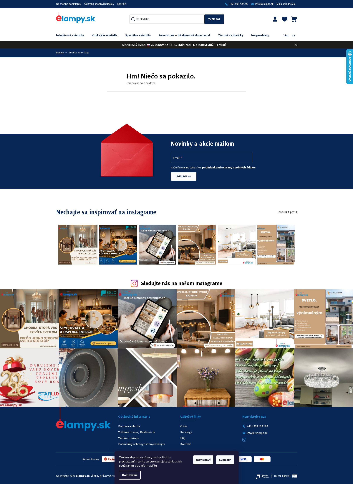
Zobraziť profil (287, 212)
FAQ (182, 438)
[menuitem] (72, 35)
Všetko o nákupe (128, 438)
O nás (183, 426)
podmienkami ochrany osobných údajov (229, 167)
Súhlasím (225, 460)
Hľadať (214, 19)
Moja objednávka (286, 4)
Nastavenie (129, 475)
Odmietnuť (203, 460)
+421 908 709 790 (238, 4)
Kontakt (121, 4)
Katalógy (186, 432)
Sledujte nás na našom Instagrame (181, 283)
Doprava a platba (129, 426)
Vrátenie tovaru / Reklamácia (136, 432)
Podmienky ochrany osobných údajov (141, 444)
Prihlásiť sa (183, 176)
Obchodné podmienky (68, 4)
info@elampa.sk (264, 4)
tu (155, 466)
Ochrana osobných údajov (99, 4)
